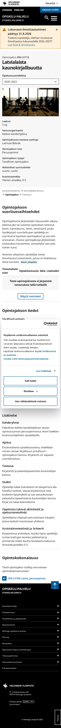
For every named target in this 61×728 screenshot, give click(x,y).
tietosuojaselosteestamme (33, 358)
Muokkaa (29, 391)
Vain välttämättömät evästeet (30, 401)
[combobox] (30, 82)
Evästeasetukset (9, 668)
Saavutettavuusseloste (12, 662)
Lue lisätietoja (43, 370)
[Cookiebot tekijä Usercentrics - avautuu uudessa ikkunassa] (43, 324)
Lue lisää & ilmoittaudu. (22, 45)
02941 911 (29, 701)
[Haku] (46, 17)
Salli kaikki (30, 380)
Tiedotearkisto (8, 612)
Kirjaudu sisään (50, 9)
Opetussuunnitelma (14, 75)
